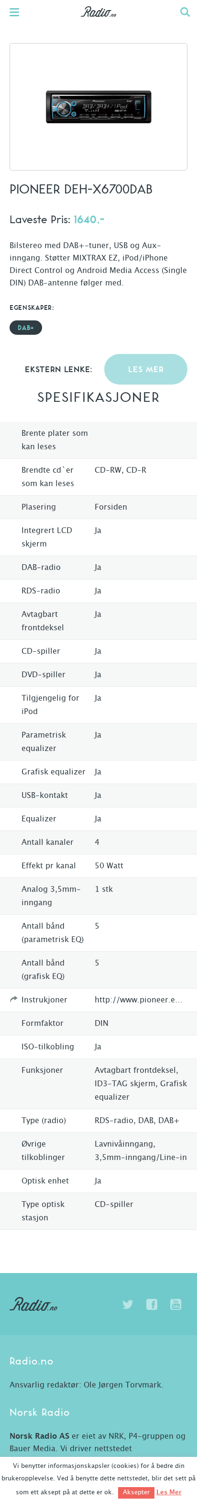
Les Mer (169, 1492)
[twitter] (127, 1304)
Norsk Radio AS (39, 1436)
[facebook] (151, 1304)
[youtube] (175, 1304)
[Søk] (185, 12)
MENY (19, 12)
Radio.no (99, 21)
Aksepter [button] (136, 1493)
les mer (146, 370)
